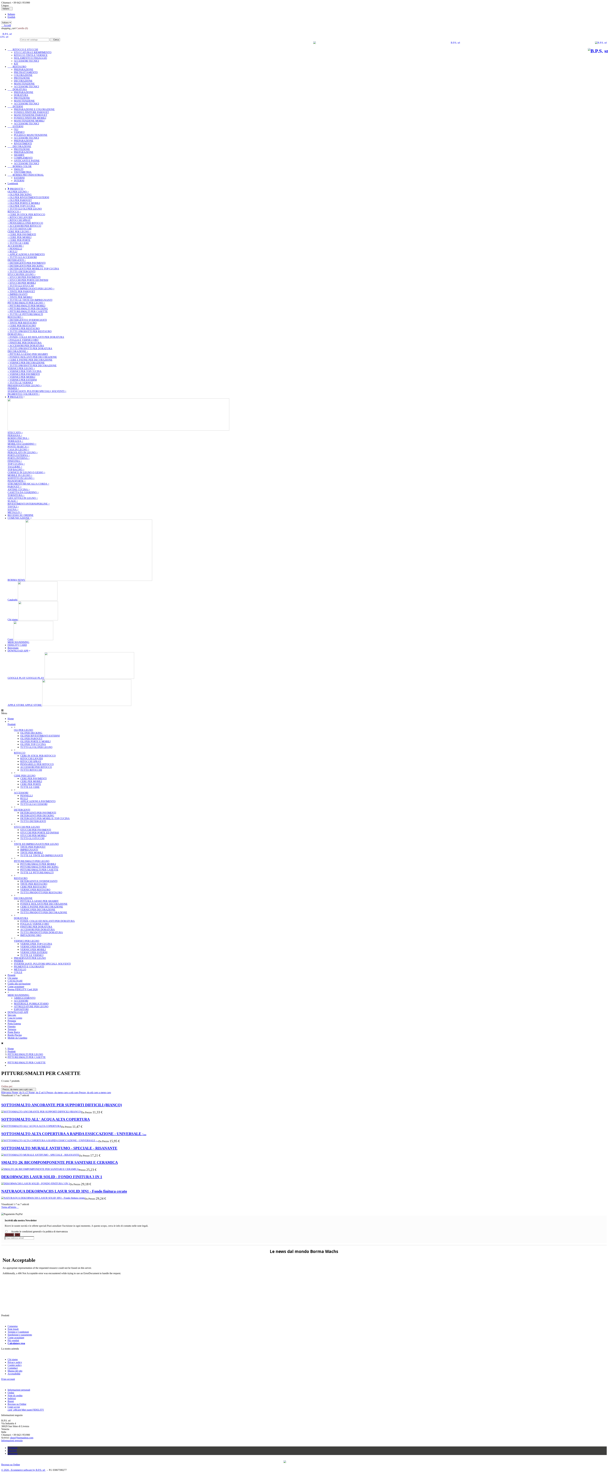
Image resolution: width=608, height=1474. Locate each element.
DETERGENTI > (17, 260)
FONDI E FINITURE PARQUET (31, 112)
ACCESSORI (21, 792)
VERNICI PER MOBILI (33, 949)
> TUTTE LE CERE (18, 243)
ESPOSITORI (21, 1009)
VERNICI (19, 132)
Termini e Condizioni (18, 1332)
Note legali (13, 1329)
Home (11, 718)
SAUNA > (13, 509)
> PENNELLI (15, 248)
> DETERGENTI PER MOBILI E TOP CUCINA (33, 268)
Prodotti (12, 724)
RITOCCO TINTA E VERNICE (31, 55)
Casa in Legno (15, 1018)
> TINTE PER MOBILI (20, 297)
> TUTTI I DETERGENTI (21, 271)
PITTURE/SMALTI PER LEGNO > (26, 302)
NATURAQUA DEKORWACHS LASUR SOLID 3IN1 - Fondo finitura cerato (64, 1191)
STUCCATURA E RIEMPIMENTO (32, 52)
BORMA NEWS (16, 580)
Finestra (12, 1026)
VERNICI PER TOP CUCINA (36, 943)
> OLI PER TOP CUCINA (21, 206)
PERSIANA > (15, 435)
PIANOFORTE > (17, 481)
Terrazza (12, 1029)
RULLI (24, 798)
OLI (16, 129)
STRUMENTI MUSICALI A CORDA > (28, 483)
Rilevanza (6, 1092)
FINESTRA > (15, 461)
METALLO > (15, 512)
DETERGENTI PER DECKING (37, 815)
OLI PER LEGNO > (18, 191)
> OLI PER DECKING (20, 194)
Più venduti (13, 1340)
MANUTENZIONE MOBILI (29, 120)
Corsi (11, 639)
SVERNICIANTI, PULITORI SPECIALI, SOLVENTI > (37, 391)
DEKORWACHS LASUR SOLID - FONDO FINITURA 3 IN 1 (51, 1177)
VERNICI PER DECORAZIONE (37, 909)
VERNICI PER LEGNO (26, 941)
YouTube (12, 1450)
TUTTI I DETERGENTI (33, 821)
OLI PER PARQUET (31, 738)
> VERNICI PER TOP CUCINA (24, 371)
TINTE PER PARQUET (33, 847)
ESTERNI (15, 126)
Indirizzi (12, 1398)
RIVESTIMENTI (23, 143)
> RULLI (12, 251)
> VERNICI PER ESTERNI (22, 379)
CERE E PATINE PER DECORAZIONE (41, 906)
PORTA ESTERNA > (19, 455)
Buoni (11, 1401)
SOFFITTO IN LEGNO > (21, 478)
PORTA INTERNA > (19, 458)
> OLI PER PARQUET (20, 200)
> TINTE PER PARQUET (21, 291)
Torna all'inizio (10, 1207)
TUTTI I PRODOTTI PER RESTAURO (41, 892)
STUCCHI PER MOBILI (33, 835)
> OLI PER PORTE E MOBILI (24, 203)
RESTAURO (17, 66)
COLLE (18, 972)
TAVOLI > (13, 506)
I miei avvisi (14, 1407)
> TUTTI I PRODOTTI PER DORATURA (30, 348)
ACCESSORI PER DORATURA (37, 929)
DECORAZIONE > (18, 351)
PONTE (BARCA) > (18, 446)
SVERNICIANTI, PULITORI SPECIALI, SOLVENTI (42, 963)
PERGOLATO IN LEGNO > (23, 452)
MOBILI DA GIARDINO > (22, 444)
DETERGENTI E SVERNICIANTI (38, 881)
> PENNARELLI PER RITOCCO (25, 223)
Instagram (12, 1453)
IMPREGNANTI (29, 849)
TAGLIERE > (15, 466)
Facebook (12, 1447)
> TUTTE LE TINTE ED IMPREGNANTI (30, 300)
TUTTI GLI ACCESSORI (33, 804)
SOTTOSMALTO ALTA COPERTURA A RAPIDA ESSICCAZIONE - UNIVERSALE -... (73, 1134)
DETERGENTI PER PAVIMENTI (38, 812)
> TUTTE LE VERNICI (20, 382)
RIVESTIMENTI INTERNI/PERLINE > (29, 503)
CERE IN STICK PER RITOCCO (38, 755)
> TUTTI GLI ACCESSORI (22, 257)
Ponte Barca (14, 1032)
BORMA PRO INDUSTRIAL (26, 175)
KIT (16, 63)
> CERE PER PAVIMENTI (22, 234)
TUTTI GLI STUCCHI (32, 838)
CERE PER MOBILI (31, 781)
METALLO (20, 969)
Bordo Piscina (15, 1035)
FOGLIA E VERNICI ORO (34, 923)
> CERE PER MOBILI (19, 237)
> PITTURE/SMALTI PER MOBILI (26, 305)
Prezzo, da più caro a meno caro (95, 1092)
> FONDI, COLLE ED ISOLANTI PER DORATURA (36, 337)
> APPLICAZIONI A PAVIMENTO (26, 254)
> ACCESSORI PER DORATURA (26, 345)
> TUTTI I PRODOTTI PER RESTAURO (30, 331)
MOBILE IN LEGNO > (20, 475)
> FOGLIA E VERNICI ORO (23, 340)
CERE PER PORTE (30, 784)
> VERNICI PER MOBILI (21, 377)
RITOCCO (19, 752)
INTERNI (15, 106)
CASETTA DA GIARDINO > (23, 492)
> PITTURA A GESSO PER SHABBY (28, 354)
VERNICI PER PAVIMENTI (35, 946)
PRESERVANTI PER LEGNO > (25, 385)
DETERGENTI (22, 809)
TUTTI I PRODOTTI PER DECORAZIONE (43, 912)
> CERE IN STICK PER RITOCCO (26, 214)
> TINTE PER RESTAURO (22, 322)
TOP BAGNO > (16, 469)
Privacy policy (15, 1362)
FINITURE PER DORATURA (36, 926)
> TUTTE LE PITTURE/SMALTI (25, 314)
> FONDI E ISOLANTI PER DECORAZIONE (32, 357)
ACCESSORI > (16, 245)
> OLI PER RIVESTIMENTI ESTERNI (28, 197)
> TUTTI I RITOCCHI (19, 228)
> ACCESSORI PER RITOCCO (24, 226)
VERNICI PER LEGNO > (21, 368)
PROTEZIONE (22, 78)
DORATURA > (16, 334)
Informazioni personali (19, 1389)
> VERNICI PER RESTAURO (24, 328)
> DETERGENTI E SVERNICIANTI (27, 320)
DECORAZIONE (23, 80)
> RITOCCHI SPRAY (19, 220)
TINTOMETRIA (23, 172)
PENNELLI (26, 795)
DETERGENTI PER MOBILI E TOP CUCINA (45, 818)
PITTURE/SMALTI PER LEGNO (31, 861)
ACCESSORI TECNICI (26, 61)
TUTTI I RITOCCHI (31, 770)
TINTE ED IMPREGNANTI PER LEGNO (36, 844)
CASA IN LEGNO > (18, 449)
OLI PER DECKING (31, 733)
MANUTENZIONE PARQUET (30, 115)
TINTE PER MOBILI (31, 852)
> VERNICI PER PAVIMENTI (24, 374)
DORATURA (17, 89)
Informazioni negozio (12, 1440)
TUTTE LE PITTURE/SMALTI (37, 872)
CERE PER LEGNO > (19, 231)
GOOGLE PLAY (26, 678)
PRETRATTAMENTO (26, 72)
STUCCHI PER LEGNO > (22, 274)
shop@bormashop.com (21, 1437)
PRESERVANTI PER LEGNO (30, 958)
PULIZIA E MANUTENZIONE (30, 135)
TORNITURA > (16, 495)
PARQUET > (15, 486)
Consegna (13, 1326)
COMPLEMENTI (23, 157)
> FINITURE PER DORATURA (25, 342)
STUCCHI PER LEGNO (27, 827)
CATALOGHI (15, 980)
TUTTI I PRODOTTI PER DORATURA (41, 932)
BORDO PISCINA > (18, 438)
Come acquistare (16, 986)
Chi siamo (13, 619)
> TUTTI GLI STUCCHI (21, 285)
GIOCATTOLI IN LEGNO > (23, 498)
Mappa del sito (15, 1370)
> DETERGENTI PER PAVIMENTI (26, 263)
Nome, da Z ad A (37, 1092)
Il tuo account (8, 1379)
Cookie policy (15, 1365)
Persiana (12, 1020)
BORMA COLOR (20, 166)
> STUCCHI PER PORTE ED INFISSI (28, 280)
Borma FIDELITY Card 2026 (23, 989)
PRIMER (18, 961)
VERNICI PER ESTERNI (33, 952)
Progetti (11, 975)
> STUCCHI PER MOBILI (22, 283)
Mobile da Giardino (17, 1038)
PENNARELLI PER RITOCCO (37, 764)
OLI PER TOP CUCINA (33, 744)
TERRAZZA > (15, 441)
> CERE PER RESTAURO (22, 325)
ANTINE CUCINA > (19, 489)
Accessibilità (14, 1373)
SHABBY (19, 155)
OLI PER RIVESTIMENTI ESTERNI (40, 735)
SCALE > (13, 501)
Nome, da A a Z (20, 1092)
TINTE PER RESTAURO (33, 884)
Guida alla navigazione (19, 983)
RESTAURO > (15, 317)
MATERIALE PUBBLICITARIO (31, 1003)
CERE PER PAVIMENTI (33, 778)
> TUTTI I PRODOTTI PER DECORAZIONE (32, 365)
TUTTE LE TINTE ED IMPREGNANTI (41, 855)
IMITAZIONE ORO (30, 935)
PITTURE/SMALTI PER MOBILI (38, 864)
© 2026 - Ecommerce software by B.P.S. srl (23, 1470)
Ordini (11, 1392)
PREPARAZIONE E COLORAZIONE (34, 109)
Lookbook (13, 183)
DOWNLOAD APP (18, 1012)
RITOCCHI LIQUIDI (31, 758)
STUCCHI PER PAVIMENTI (35, 829)
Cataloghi (13, 599)
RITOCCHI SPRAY (30, 761)
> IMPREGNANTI (17, 294)
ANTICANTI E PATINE (27, 160)
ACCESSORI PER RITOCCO (36, 767)
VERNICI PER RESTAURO (35, 889)
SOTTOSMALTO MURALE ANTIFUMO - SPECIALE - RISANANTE (59, 1148)
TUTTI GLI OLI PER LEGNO (36, 747)
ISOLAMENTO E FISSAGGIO (30, 58)
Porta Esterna (14, 1023)
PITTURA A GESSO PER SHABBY (39, 901)
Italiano (11, 14)
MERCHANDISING (18, 642)
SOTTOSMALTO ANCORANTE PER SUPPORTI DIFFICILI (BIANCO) (61, 1105)
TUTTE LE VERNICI (31, 955)
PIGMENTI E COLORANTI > (24, 394)
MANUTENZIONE (24, 83)
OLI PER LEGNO (23, 730)
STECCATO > (15, 432)
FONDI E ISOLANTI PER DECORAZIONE (43, 904)
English (11, 17)
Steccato (12, 1015)
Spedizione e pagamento (20, 1334)
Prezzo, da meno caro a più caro (19, 1089)
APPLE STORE (25, 705)
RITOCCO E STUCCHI (23, 49)
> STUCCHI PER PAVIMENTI (24, 277)
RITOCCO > (14, 211)
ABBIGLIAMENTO (24, 998)
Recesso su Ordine (17, 1404)
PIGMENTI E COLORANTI (29, 966)
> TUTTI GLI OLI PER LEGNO (25, 208)
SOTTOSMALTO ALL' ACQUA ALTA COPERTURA (45, 1119)
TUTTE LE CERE (30, 787)
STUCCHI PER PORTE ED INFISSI (39, 832)
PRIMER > (13, 388)
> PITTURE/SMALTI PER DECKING (28, 308)
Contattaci (13, 1368)
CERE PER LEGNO (24, 775)
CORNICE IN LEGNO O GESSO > (26, 472)
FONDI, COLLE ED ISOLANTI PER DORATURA (47, 921)
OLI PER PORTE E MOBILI (35, 741)
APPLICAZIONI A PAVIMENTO (38, 801)
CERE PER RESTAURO (33, 886)
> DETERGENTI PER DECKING (26, 265)
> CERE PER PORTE (19, 240)
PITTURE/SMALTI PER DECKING (39, 866)
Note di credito (15, 1395)
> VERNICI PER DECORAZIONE (26, 362)
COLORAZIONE (23, 75)
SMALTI (18, 169)
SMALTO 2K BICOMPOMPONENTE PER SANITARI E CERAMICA (59, 1162)
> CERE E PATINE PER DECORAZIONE (30, 359)
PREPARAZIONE (23, 69)
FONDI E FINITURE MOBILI (30, 118)
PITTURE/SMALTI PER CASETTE (39, 869)
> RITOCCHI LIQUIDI (20, 217)
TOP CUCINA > (16, 464)
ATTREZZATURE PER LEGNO (31, 1006)
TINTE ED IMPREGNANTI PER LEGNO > (31, 288)
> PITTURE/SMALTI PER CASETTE (28, 311)
